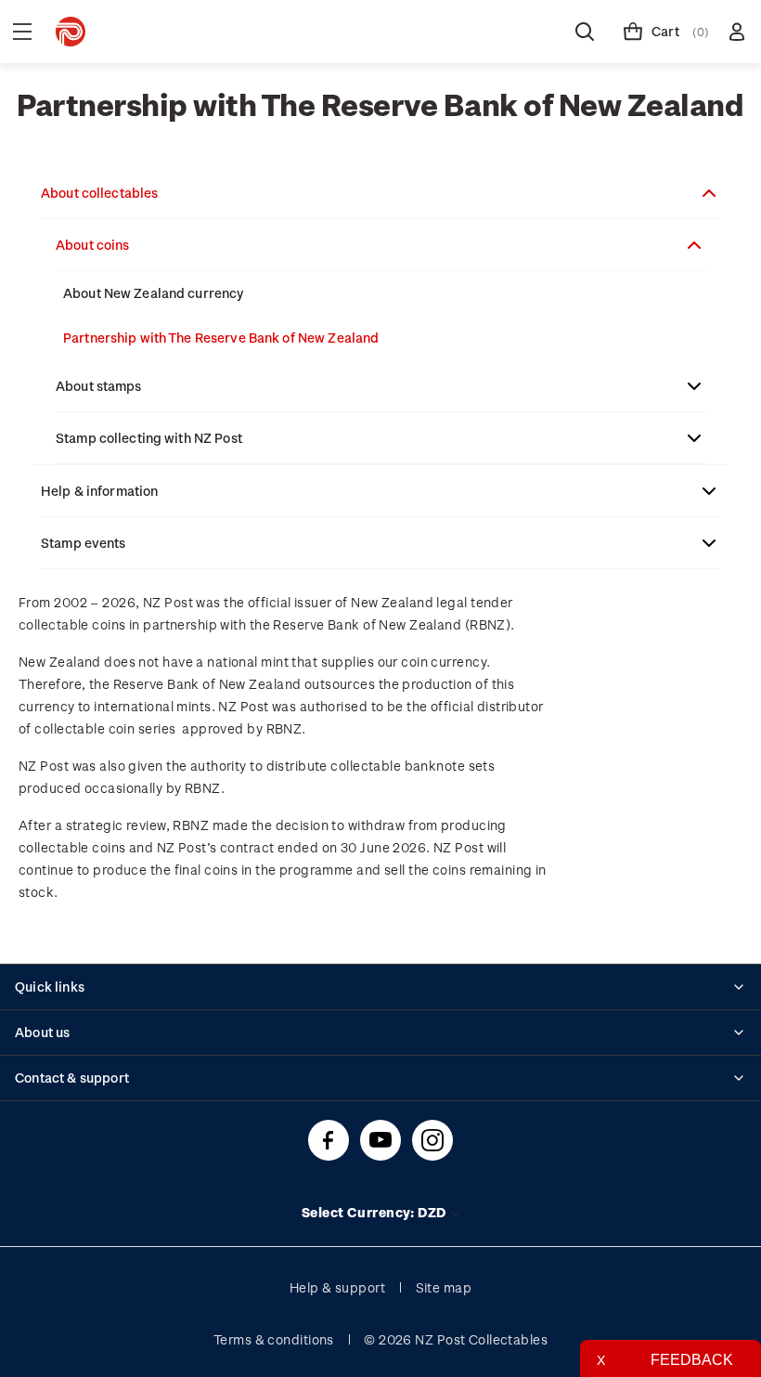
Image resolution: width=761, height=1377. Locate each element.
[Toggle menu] (22, 31)
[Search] (585, 31)
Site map (444, 1287)
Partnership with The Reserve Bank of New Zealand (221, 337)
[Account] (737, 31)
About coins (92, 245)
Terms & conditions (273, 1339)
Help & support (337, 1287)
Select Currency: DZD (375, 1212)
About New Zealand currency (153, 293)
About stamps (99, 386)
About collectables (99, 193)
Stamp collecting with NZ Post (149, 438)
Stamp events (83, 543)
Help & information (99, 491)
